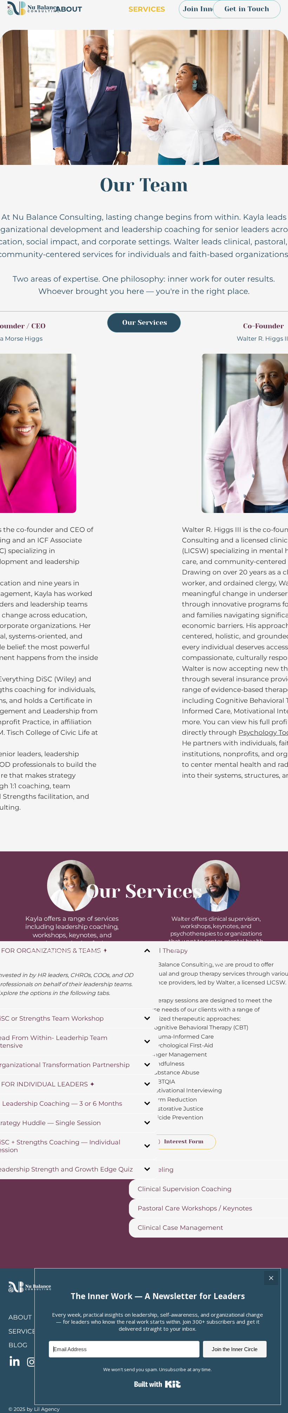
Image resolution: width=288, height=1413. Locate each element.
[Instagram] (32, 1362)
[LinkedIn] (14, 1362)
